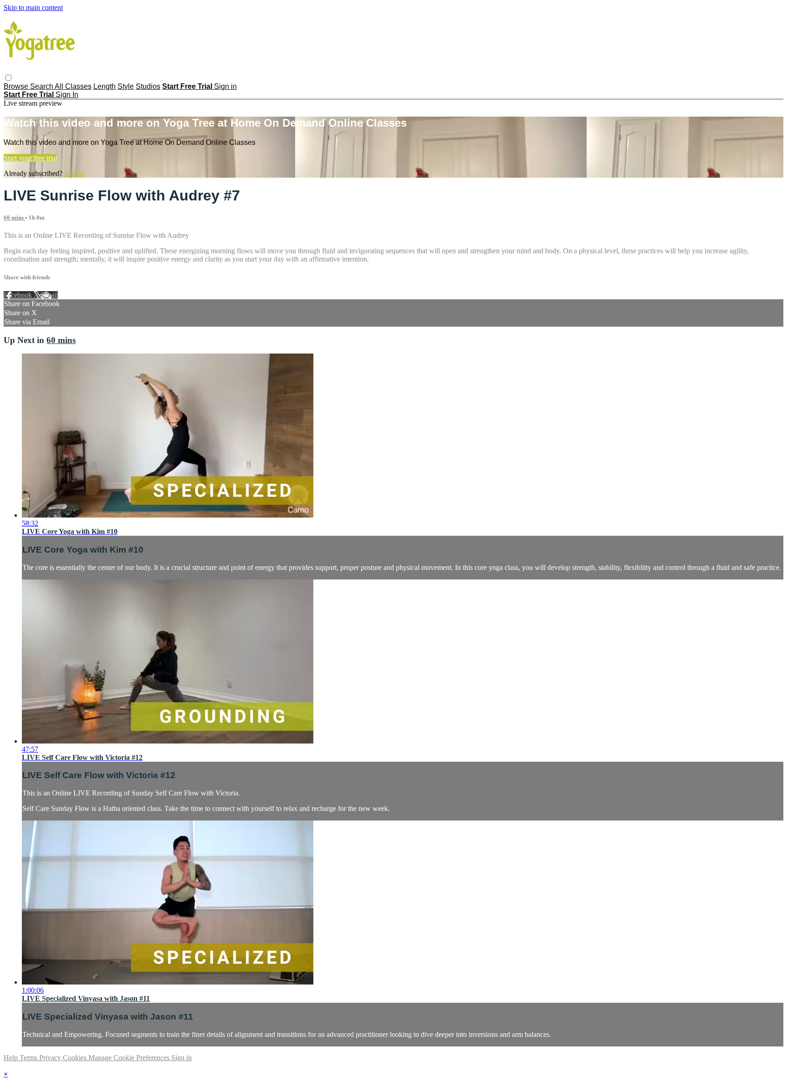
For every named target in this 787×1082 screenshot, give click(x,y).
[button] (8, 78)
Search (42, 86)
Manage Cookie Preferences (129, 1057)
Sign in (225, 86)
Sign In (67, 94)
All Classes (73, 86)
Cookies (75, 1057)
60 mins (14, 217)
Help (12, 1057)
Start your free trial (30, 158)
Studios (148, 86)
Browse (17, 86)
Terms (29, 1057)
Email (49, 295)
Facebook (19, 295)
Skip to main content (33, 7)
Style (126, 86)
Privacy (51, 1057)
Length (104, 86)
